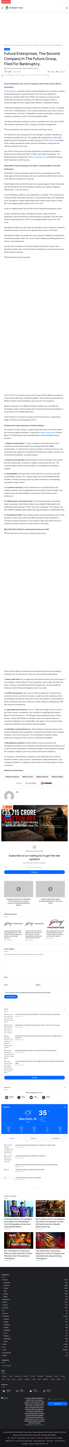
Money (6, 1294)
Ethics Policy (49, 1441)
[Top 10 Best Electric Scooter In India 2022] (9, 1180)
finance (56, 1376)
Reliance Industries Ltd (36, 157)
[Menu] (2, 9)
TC (64, 1379)
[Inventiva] (14, 8)
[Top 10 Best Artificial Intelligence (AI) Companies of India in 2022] (9, 1149)
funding (63, 1376)
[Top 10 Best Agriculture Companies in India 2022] (9, 1159)
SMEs (5, 1296)
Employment (6, 1299)
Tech (3, 1347)
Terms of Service (31, 1438)
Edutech (6, 1319)
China (10, 1376)
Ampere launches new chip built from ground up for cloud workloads (36, 1165)
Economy (6, 1285)
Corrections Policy (60, 1441)
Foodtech (6, 1324)
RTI (3, 1310)
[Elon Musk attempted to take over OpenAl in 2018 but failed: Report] (9, 1054)
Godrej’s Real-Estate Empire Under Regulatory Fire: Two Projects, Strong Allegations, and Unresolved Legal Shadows (13, 934)
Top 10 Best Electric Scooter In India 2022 (28, 1177)
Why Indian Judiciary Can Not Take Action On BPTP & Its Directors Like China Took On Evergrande (22, 824)
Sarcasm (5, 1313)
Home (7, 45)
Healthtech (7, 1330)
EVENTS (4, 1302)
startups (59, 1379)
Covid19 (33, 1376)
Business (5, 1279)
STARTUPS (5, 1316)
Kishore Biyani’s (10, 91)
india (8, 1379)
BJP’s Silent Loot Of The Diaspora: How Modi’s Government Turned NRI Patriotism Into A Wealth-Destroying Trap (50, 1223)
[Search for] (67, 9)
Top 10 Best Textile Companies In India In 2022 (29, 1169)
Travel (5, 1341)
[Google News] (31, 783)
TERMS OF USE (9, 1441)
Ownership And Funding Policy (23, 1441)
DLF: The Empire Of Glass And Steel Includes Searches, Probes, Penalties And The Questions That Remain (18, 1255)
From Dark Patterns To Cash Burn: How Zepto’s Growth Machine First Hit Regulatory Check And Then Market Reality (18, 1223)
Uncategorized (6, 1352)
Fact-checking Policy (39, 1441)
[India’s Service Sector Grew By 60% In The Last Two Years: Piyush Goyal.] (9, 1018)
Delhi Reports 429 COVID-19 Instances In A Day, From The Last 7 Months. (37, 1025)
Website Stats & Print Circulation (53, 1438)
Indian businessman (48, 432)
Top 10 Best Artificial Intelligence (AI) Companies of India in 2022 (35, 1145)
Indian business (42, 777)
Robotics (6, 1336)
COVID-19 (25, 1376)
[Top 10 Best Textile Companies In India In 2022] (9, 1172)
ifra (8, 71)
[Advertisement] (34, 27)
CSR (8, 1438)
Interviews (5, 1307)
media (33, 1379)
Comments (55, 1138)
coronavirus (18, 1376)
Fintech (6, 1322)
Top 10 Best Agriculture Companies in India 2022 (30, 1156)
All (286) (34, 1077)
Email (6, 985)
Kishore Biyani (58, 777)
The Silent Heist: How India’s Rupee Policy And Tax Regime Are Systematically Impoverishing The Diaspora (50, 1255)
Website (38, 985)
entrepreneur (49, 1376)
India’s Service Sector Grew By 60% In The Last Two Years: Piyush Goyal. (37, 1014)
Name (6, 977)
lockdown (27, 1379)
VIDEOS (4, 1355)
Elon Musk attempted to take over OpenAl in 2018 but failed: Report (36, 1050)
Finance (6, 1288)
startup (52, 1379)
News (39, 1379)
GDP (5, 1291)
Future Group (28, 777)
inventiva (20, 1379)
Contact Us (40, 1438)
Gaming (6, 1327)
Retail (55, 140)
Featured (5, 1305)
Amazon (31, 710)
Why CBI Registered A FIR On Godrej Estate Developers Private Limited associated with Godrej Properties (55, 933)
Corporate (7, 1282)
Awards (31, 1443)
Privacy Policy (21, 1438)
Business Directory (39, 1443)
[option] (34, 823)
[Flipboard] (46, 783)
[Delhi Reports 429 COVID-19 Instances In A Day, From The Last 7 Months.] (9, 1029)
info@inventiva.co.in (38, 1424)
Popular (12, 1138)
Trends (12, 45)
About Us (13, 1438)
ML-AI (5, 1333)
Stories (4, 1344)
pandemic (45, 1379)
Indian (13, 1379)
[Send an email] (10, 71)
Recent (33, 1138)
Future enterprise (13, 777)
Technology (7, 1338)
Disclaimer (25, 1443)
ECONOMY (40, 1376)
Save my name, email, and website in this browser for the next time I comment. (28, 992)
